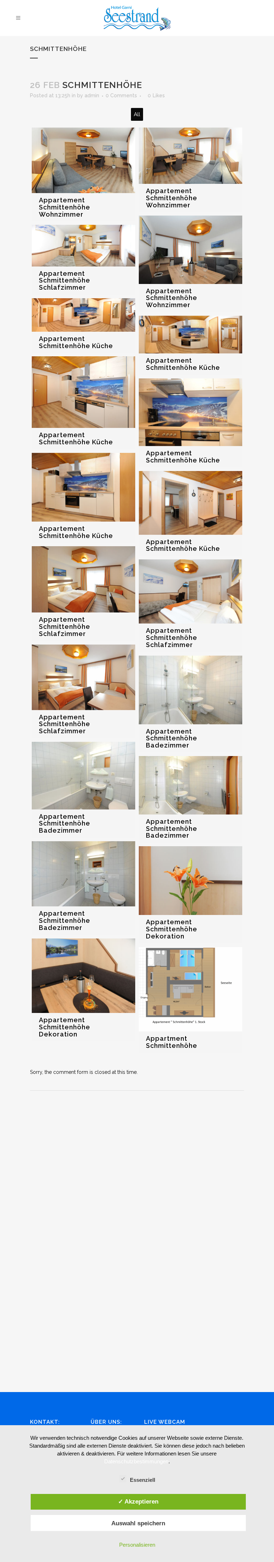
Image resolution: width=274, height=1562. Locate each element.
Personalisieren (137, 1545)
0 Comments (121, 95)
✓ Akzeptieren (138, 1501)
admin (92, 95)
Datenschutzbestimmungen (136, 1461)
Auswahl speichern (138, 1523)
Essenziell (142, 1480)
